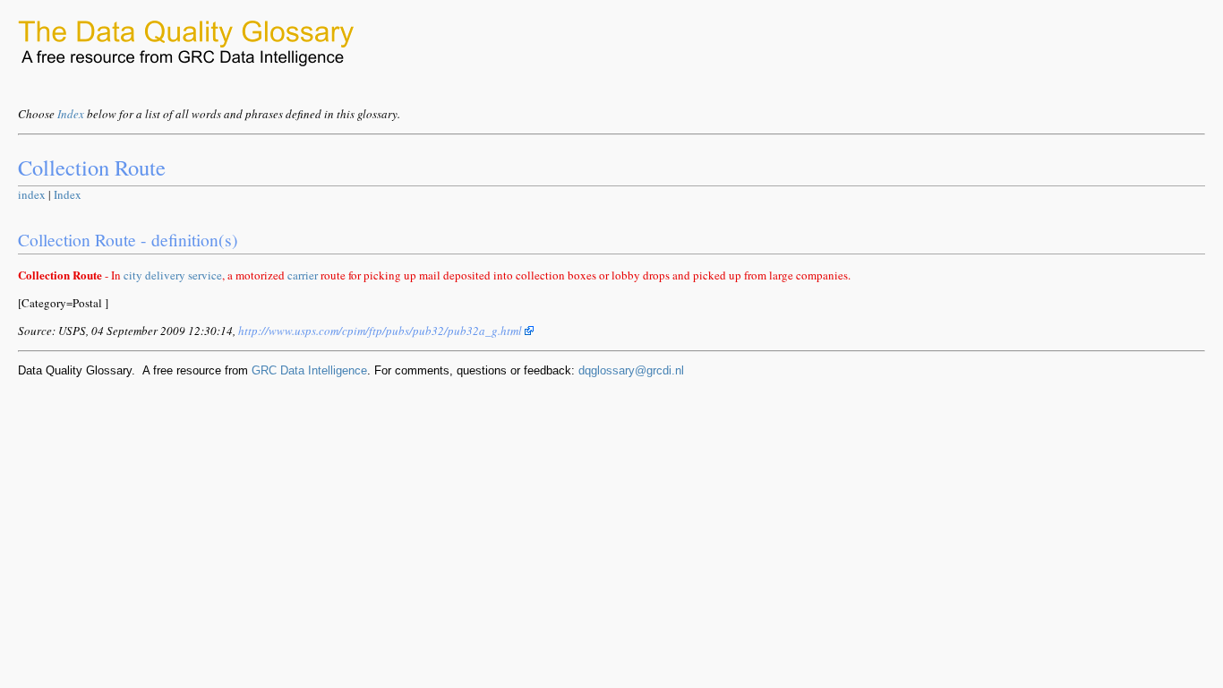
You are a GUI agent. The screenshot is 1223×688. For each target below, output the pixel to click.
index (32, 194)
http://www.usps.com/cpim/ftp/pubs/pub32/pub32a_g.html (381, 330)
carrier (302, 275)
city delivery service (173, 275)
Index (70, 114)
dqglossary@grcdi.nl (631, 370)
